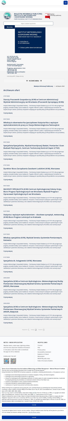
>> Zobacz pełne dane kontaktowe (30, 47)
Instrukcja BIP (11, 76)
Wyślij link (24, 329)
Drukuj (32, 329)
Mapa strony (20, 76)
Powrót (40, 329)
